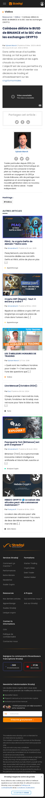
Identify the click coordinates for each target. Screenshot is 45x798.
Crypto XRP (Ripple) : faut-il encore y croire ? (20, 300)
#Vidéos (8, 202)
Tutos (9, 411)
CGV (5, 629)
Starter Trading (30, 563)
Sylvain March (11, 45)
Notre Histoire (9, 575)
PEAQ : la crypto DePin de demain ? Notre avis (18, 242)
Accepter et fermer (21, 793)
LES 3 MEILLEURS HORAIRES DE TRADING (20, 355)
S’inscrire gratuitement (22, 719)
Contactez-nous (10, 641)
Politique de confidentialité (9, 635)
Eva (9, 391)
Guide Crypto (9, 584)
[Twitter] (17, 122)
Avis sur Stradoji (31, 603)
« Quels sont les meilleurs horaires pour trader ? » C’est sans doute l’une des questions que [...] (21, 368)
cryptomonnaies (11, 80)
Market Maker (30, 577)
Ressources (7, 17)
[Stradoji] (15, 3)
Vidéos (9, 11)
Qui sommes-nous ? (33, 598)
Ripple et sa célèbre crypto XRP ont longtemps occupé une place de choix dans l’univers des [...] (22, 314)
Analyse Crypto (12, 469)
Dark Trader (29, 572)
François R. (12, 509)
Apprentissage (12, 268)
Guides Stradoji (9, 608)
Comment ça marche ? (9, 564)
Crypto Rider (29, 568)
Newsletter (7, 580)
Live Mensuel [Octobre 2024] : (21, 385)
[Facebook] (22, 122)
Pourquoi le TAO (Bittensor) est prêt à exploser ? (22, 443)
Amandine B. (13, 248)
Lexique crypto (9, 612)
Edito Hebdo (11, 529)
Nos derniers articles (11, 598)
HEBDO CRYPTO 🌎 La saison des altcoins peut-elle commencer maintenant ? (22, 502)
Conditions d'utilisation (26, 788)
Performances (9, 570)
